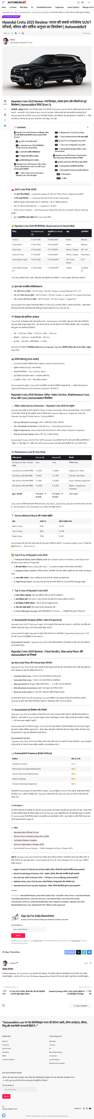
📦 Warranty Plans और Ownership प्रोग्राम (72, 162)
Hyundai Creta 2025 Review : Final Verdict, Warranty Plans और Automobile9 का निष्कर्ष (70, 156)
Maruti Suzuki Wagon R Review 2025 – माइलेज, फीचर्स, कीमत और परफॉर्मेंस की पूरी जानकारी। (47, 873)
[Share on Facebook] (12, 33)
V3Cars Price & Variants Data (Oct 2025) (31, 836)
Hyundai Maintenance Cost (21, 905)
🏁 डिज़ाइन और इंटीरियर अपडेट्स (29, 156)
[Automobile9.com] (17, 2)
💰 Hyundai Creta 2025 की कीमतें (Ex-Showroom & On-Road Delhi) (30, 146)
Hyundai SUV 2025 (39, 905)
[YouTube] (90, 1108)
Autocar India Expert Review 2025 (29, 844)
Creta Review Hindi (53, 899)
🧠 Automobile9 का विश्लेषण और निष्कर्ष (70, 166)
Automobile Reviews (11, 16)
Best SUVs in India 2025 (46, 895)
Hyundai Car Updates (61, 902)
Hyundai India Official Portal (26, 832)
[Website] (90, 963)
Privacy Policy (75, 941)
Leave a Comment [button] (81, 1006)
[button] (4, 2)
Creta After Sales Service (65, 895)
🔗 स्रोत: (64, 178)
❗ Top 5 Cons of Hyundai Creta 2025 (72, 145)
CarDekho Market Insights (25, 840)
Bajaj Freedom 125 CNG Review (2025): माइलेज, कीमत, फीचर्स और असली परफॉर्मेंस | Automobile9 (49, 869)
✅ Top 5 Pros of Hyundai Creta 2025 (72, 141)
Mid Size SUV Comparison (56, 905)
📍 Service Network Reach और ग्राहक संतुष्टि (73, 137)
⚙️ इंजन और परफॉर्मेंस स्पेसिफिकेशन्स (29, 152)
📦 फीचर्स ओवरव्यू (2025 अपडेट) (29, 160)
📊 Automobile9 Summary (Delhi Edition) (73, 170)
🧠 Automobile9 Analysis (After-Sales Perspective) (70, 150)
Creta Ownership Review (20, 899)
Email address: (17, 925)
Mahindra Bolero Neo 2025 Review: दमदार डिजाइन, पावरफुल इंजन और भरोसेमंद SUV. (44, 881)
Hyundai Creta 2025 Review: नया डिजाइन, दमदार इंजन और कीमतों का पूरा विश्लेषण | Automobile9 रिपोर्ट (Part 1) (31, 134)
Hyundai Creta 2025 (77, 902)
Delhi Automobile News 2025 (42, 902)
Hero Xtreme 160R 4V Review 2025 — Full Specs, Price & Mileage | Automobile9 (46, 877)
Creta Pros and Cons (37, 899)
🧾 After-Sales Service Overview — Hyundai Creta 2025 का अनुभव (30, 174)
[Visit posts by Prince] (5, 963)
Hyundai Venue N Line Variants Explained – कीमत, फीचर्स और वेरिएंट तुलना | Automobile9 (47, 885)
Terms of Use (37, 941)
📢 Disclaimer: (66, 174)
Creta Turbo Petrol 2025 (70, 899)
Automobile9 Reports (28, 895)
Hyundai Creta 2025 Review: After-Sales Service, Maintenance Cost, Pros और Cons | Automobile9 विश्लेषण (30, 166)
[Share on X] (15, 33)
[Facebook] (84, 1108)
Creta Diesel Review (82, 895)
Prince (12, 39)
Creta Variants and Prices (20, 902)
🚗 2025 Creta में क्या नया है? (27, 141)
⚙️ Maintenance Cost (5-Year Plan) (71, 132)
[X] (86, 1108)
